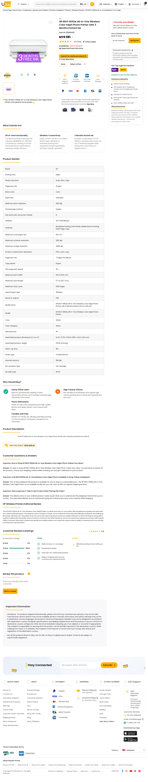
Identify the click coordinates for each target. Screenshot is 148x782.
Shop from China (91, 765)
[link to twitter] (35, 75)
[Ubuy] (6, 4)
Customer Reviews (35, 698)
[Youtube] (131, 771)
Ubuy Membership (10, 725)
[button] (105, 4)
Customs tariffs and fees (13, 713)
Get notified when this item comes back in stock (125, 34)
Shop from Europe (125, 765)
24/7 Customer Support (134, 693)
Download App (33, 690)
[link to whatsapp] (22, 75)
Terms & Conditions (55, 771)
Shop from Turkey (108, 765)
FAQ (28, 706)
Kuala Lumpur (105, 690)
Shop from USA (8, 765)
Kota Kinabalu (105, 706)
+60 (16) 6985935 (133, 715)
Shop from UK (23, 765)
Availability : (64, 46)
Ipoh (101, 713)
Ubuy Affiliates (33, 721)
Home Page (7, 10)
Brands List (31, 694)
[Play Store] (131, 740)
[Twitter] (135, 771)
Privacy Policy (72, 771)
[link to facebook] (28, 75)
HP (60, 19)
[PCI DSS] (8, 753)
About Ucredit (33, 710)
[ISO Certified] (26, 753)
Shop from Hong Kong (57, 765)
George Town (105, 694)
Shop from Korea (75, 765)
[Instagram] (127, 771)
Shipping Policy (9, 717)
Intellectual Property (11, 702)
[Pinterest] (139, 771)
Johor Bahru (105, 698)
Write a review (10, 591)
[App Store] (131, 734)
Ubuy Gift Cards (34, 713)
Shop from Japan (38, 765)
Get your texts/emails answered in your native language (135, 703)
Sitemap (6, 706)
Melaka (103, 710)
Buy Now (90, 104)
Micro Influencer (10, 721)
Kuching (103, 717)
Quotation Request (11, 698)
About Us (7, 690)
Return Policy (32, 702)
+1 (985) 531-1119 (133, 723)
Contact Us (7, 694)
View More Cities (107, 721)
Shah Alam (104, 702)
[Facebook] (123, 771)
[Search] (92, 4)
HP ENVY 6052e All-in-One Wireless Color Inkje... (104, 10)
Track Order (8, 710)
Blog (29, 717)
